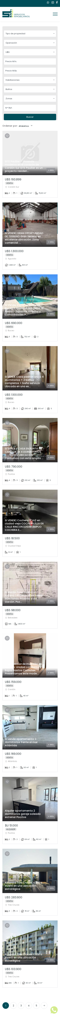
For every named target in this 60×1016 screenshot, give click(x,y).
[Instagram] (52, 2)
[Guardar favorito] (7, 135)
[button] (30, 33)
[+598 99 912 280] (47, 2)
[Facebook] (56, 2)
